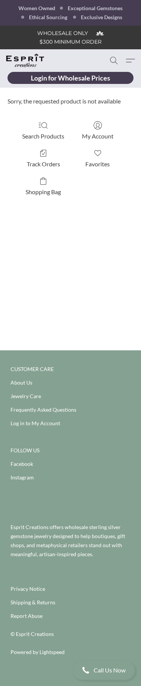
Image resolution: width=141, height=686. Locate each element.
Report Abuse (26, 616)
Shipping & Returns (33, 602)
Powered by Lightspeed (38, 652)
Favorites (97, 163)
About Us (21, 382)
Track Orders (43, 163)
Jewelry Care (26, 396)
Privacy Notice (28, 589)
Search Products (43, 136)
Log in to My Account (35, 423)
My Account (98, 136)
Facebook (22, 464)
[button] (70, 670)
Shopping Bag (43, 191)
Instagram (22, 477)
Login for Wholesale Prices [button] (70, 78)
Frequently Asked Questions (43, 409)
